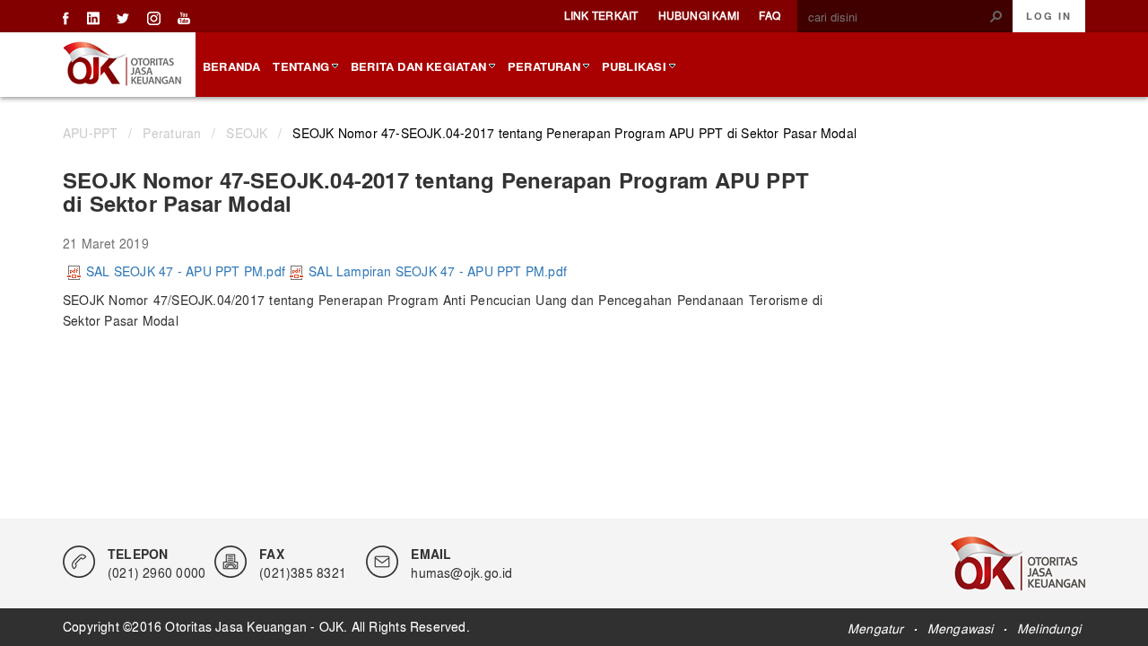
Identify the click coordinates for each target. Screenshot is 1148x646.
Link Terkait (601, 15)
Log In (1049, 16)
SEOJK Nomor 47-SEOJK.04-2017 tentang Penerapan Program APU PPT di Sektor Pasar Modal (574, 133)
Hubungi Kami (699, 15)
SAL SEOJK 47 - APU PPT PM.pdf (185, 271)
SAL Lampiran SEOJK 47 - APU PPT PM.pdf (438, 271)
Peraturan (172, 133)
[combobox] (897, 17)
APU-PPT (90, 133)
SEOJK (246, 133)
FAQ (769, 15)
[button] (996, 16)
